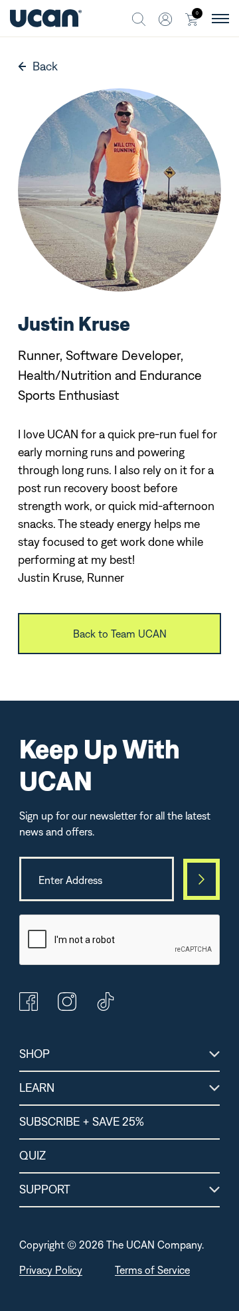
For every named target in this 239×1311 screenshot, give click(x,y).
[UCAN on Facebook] (28, 1007)
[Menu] (220, 18)
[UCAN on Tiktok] (105, 1007)
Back (45, 66)
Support (44, 1189)
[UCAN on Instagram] (67, 1007)
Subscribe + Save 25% (81, 1121)
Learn (36, 1087)
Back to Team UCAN (120, 634)
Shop (34, 1054)
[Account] (165, 19)
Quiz (32, 1155)
